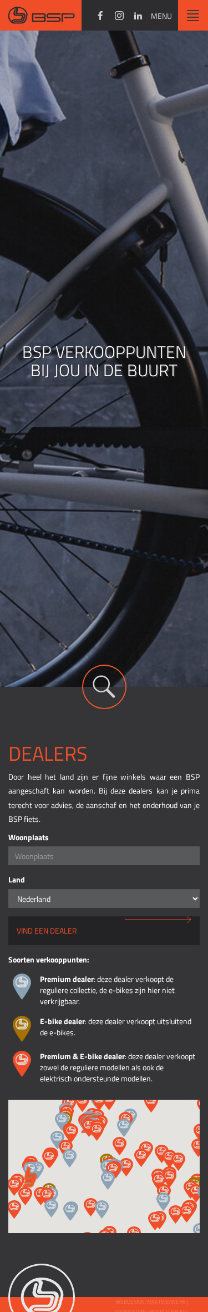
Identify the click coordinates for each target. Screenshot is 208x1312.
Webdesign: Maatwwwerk (151, 1302)
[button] (108, 1180)
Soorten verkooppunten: (48, 959)
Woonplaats (28, 837)
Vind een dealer (47, 930)
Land (16, 879)
